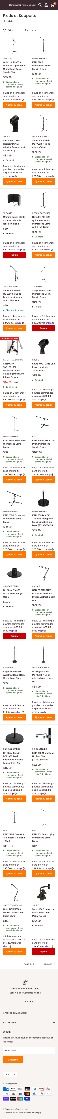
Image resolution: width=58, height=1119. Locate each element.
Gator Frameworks (13, 360)
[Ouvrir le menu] (4, 5)
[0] (52, 5)
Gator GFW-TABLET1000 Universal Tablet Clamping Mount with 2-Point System (13, 370)
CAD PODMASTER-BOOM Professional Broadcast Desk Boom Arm (43, 595)
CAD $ (7, 1074)
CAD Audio (37, 586)
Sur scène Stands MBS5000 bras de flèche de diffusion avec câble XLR (12, 295)
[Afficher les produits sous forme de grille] (48, 30)
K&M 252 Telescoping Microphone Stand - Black (43, 837)
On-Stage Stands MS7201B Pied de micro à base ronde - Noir (42, 676)
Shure (6, 136)
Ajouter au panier (14, 105)
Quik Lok (7, 58)
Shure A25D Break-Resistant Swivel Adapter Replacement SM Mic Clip (14, 145)
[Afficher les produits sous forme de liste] (53, 30)
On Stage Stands (40, 136)
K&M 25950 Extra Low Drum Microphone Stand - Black (43, 443)
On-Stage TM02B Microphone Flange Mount (13, 593)
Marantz (7, 213)
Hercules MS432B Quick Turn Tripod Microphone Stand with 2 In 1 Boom (41, 222)
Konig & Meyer (39, 58)
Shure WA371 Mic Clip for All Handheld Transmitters (43, 367)
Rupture (14, 255)
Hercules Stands (41, 213)
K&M (34, 436)
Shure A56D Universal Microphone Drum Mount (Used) (43, 912)
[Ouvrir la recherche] (40, 5)
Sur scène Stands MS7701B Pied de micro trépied (41, 143)
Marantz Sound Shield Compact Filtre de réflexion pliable (14, 220)
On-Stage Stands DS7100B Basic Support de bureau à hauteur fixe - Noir (13, 758)
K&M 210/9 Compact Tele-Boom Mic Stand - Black (14, 837)
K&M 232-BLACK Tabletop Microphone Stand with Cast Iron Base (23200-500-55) (43, 520)
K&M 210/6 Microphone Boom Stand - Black (41, 65)
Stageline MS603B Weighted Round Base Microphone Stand (14, 674)
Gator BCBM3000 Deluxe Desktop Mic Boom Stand (13, 912)
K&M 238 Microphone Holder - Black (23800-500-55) (43, 756)
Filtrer (11, 30)
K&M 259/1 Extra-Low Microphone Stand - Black (14, 518)
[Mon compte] (46, 5)
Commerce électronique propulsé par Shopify (22, 1113)
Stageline (37, 286)
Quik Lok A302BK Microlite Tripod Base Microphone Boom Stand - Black (14, 67)
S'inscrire (13, 1059)
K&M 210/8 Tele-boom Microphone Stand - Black (14, 443)
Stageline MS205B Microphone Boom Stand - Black (41, 293)
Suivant (48, 964)
